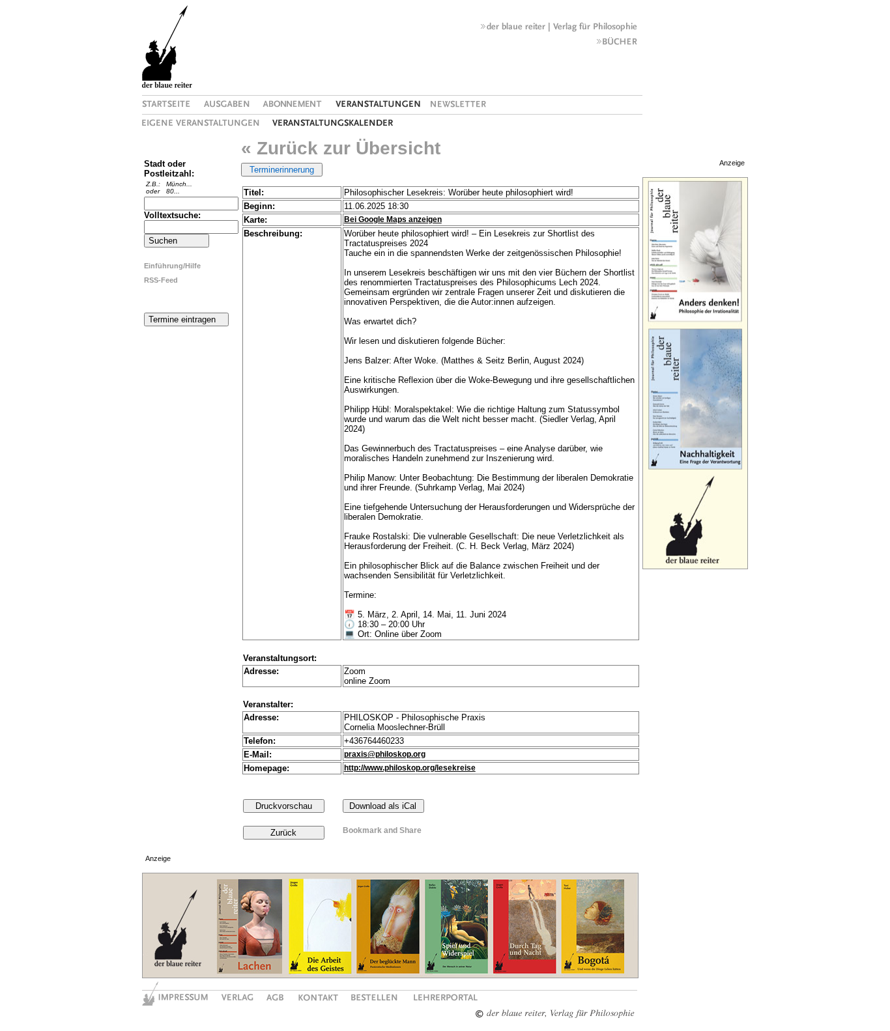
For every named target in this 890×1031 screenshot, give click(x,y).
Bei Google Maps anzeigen (393, 219)
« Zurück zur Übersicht (340, 148)
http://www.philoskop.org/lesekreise (410, 767)
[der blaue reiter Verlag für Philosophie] (559, 29)
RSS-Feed (161, 280)
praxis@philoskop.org (384, 754)
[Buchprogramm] (617, 44)
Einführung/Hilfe (172, 266)
